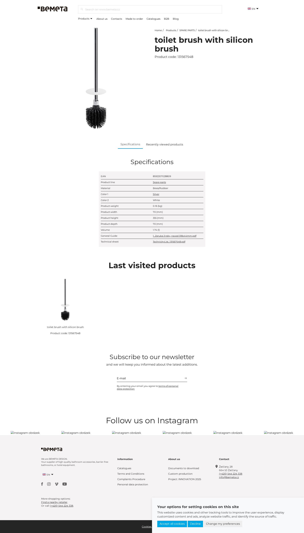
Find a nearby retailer (54, 502)
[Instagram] (49, 484)
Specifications (130, 144)
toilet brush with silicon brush (215, 30)
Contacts (116, 18)
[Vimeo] (57, 484)
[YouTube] (64, 484)
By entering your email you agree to (147, 387)
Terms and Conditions (130, 473)
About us (101, 18)
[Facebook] (42, 484)
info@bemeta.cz (229, 477)
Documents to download (183, 468)
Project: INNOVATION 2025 (184, 479)
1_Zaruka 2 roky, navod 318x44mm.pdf (174, 235)
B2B (166, 18)
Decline (195, 523)
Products (84, 18)
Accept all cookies (172, 523)
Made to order (134, 18)
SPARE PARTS (187, 30)
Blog (176, 18)
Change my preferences (223, 523)
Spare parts (159, 182)
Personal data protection (132, 484)
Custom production (180, 473)
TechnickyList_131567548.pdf (169, 241)
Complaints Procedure (131, 479)
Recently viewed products (164, 144)
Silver (156, 194)
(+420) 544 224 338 (230, 473)
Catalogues (153, 18)
